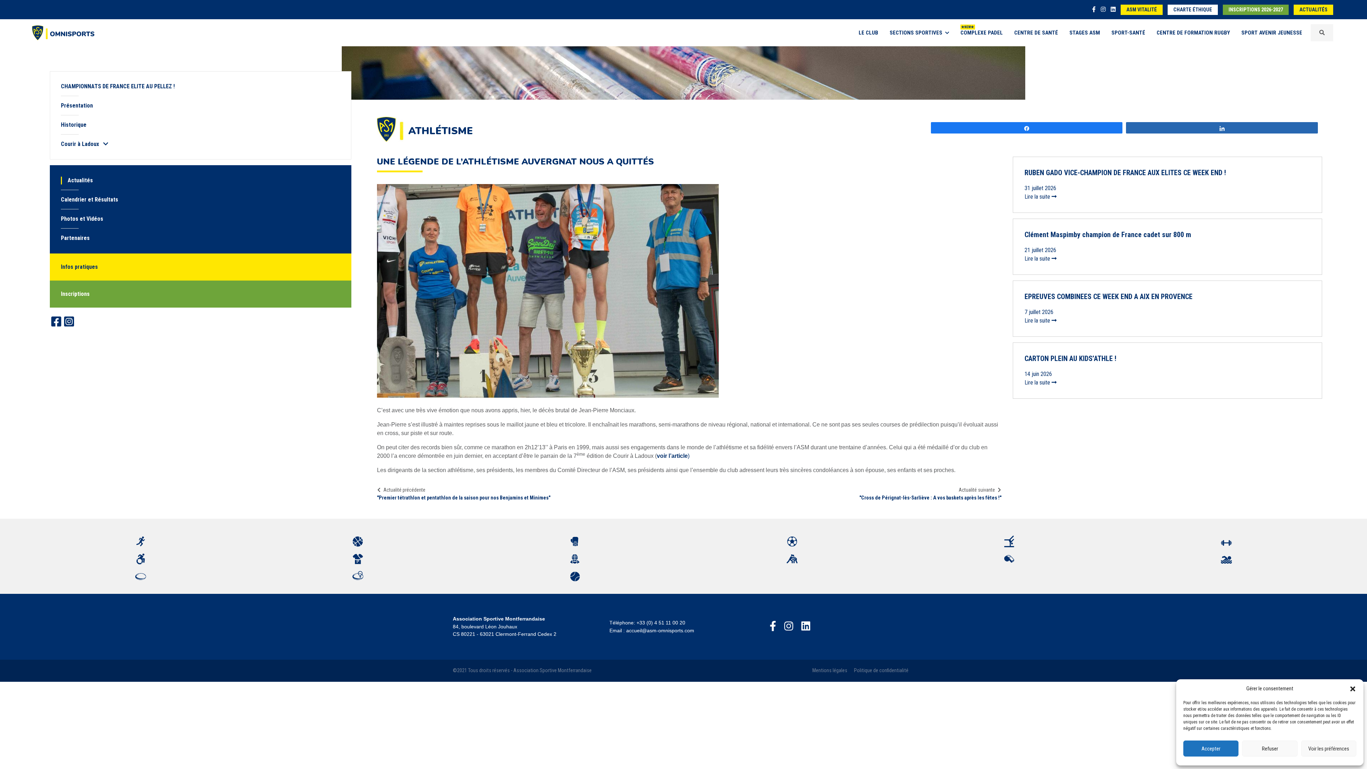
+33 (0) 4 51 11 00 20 (661, 623)
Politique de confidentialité (881, 671)
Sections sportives (916, 33)
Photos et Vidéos (82, 218)
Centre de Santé (1036, 33)
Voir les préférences (1328, 749)
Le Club (868, 33)
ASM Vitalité (1141, 10)
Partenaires (75, 238)
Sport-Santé (1128, 33)
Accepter (1210, 749)
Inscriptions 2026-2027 (1256, 10)
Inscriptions (75, 294)
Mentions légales (829, 671)
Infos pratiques (79, 266)
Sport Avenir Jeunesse (1271, 33)
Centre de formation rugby (1193, 33)
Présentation (77, 105)
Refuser (1270, 749)
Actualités (1313, 10)
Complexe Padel (981, 33)
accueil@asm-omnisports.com (660, 630)
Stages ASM (1084, 33)
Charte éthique (1192, 10)
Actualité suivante (977, 490)
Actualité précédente (404, 490)
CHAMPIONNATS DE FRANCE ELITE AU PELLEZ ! (118, 86)
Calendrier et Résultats (89, 199)
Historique (74, 124)
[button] (1352, 688)
